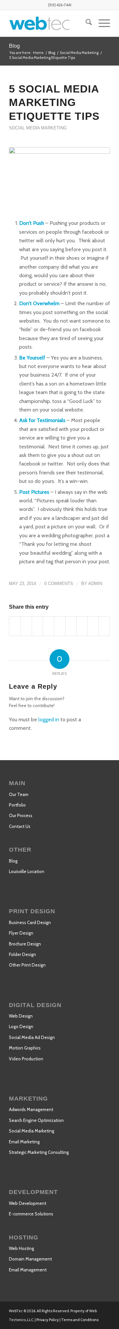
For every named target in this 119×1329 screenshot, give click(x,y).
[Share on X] (26, 626)
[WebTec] (49, 23)
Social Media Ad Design (32, 1037)
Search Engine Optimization (36, 1120)
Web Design (21, 1016)
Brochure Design (25, 943)
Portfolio (17, 805)
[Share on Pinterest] (48, 626)
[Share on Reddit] (93, 626)
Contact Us (19, 826)
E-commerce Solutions (31, 1213)
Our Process (20, 815)
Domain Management (30, 1259)
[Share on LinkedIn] (59, 626)
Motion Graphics (25, 1047)
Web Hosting (21, 1248)
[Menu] (101, 23)
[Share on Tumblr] (70, 626)
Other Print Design (27, 965)
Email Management (28, 1269)
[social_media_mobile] (59, 181)
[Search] (85, 23)
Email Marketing (24, 1141)
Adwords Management (31, 1109)
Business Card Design (30, 922)
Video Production (26, 1058)
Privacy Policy (47, 1319)
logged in (48, 719)
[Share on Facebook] (14, 626)
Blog (14, 46)
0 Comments (58, 583)
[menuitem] (85, 23)
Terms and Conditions (80, 1319)
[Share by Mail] (104, 626)
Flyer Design (21, 933)
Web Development (27, 1203)
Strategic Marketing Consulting (39, 1152)
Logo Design (21, 1026)
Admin (95, 583)
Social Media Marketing (38, 127)
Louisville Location (26, 871)
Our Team (18, 794)
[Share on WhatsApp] (37, 626)
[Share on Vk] (82, 626)
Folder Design (22, 954)
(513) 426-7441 (59, 5)
